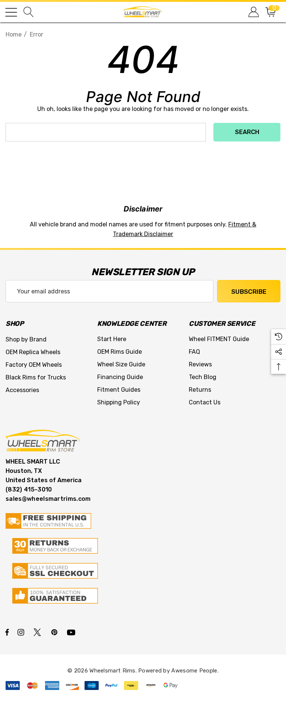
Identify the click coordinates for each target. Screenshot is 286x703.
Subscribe (248, 291)
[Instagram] (22, 632)
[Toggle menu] (11, 12)
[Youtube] (72, 632)
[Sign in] (253, 12)
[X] (39, 632)
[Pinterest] (55, 632)
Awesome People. (195, 670)
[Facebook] (7, 632)
